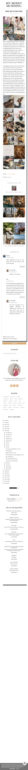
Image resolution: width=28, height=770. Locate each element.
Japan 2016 (20, 398)
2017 (5, 477)
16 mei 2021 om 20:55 (13, 271)
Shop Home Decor (14, 563)
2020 (5, 471)
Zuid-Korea (16, 407)
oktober (7, 436)
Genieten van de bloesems (12, 460)
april (7, 463)
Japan (16, 398)
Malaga (15, 403)
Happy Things (14, 512)
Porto (23, 403)
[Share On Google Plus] (15, 174)
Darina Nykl (13, 532)
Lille (20, 401)
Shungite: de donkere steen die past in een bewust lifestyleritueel (13, 520)
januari (7, 469)
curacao (22, 407)
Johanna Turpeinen (14, 568)
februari (8, 467)
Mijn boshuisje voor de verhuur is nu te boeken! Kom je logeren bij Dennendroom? (13, 550)
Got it (17, 768)
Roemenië (5, 405)
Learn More (12, 768)
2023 (5, 426)
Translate (18, 501)
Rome (10, 405)
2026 (5, 420)
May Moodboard (9, 456)
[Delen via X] (10, 174)
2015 (5, 481)
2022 (5, 428)
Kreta (15, 401)
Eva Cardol (12, 270)
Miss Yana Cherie (14, 562)
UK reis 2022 (20, 405)
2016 (5, 479)
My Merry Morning (14, 4)
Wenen (5, 407)
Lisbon (4, 403)
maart (7, 465)
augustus (8, 440)
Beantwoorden (22, 266)
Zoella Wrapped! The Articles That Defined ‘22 (14, 541)
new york (5, 409)
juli (6, 442)
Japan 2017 (5, 401)
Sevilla (14, 405)
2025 (5, 422)
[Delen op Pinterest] (12, 174)
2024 (5, 424)
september (8, 438)
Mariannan (14, 555)
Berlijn (18, 396)
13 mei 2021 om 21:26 (9, 281)
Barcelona (12, 396)
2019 (5, 473)
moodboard (8, 177)
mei (6, 447)
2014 (5, 483)
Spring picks (14, 557)
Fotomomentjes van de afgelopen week (15, 454)
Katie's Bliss (14, 525)
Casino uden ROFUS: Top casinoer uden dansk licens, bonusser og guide (14, 534)
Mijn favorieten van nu (11, 452)
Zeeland (10, 407)
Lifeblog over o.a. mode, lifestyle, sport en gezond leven (14, 547)
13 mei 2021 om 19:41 (9, 257)
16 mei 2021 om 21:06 (13, 302)
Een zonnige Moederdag (11, 458)
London (10, 403)
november (8, 434)
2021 (5, 430)
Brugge (11, 398)
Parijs (19, 403)
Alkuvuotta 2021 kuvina (13, 570)
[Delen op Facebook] (8, 174)
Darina (8, 255)
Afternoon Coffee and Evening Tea (13, 511)
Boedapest (5, 398)
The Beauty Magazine (13, 517)
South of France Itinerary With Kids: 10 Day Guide (14, 527)
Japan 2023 (11, 401)
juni (7, 444)
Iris (7, 279)
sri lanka (11, 409)
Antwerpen (6, 396)
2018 (5, 475)
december (8, 432)
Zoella (14, 539)
